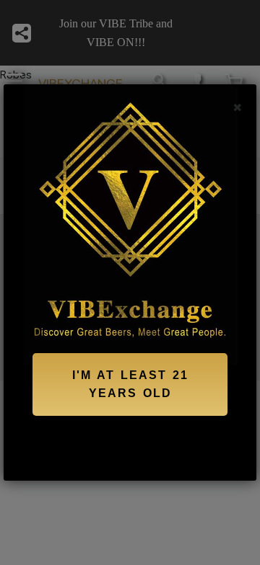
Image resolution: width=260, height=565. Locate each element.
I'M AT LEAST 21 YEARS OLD (130, 384)
